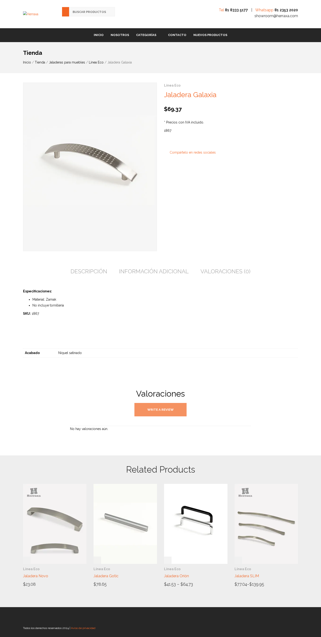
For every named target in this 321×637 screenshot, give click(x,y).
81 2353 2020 (286, 10)
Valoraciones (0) (225, 271)
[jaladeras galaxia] (90, 167)
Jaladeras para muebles (67, 62)
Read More (36, 583)
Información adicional (154, 271)
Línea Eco (96, 62)
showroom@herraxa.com (276, 16)
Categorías (146, 35)
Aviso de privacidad (83, 628)
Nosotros (120, 35)
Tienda (40, 62)
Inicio (99, 35)
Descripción (88, 271)
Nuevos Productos (210, 35)
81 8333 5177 (236, 10)
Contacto (177, 35)
